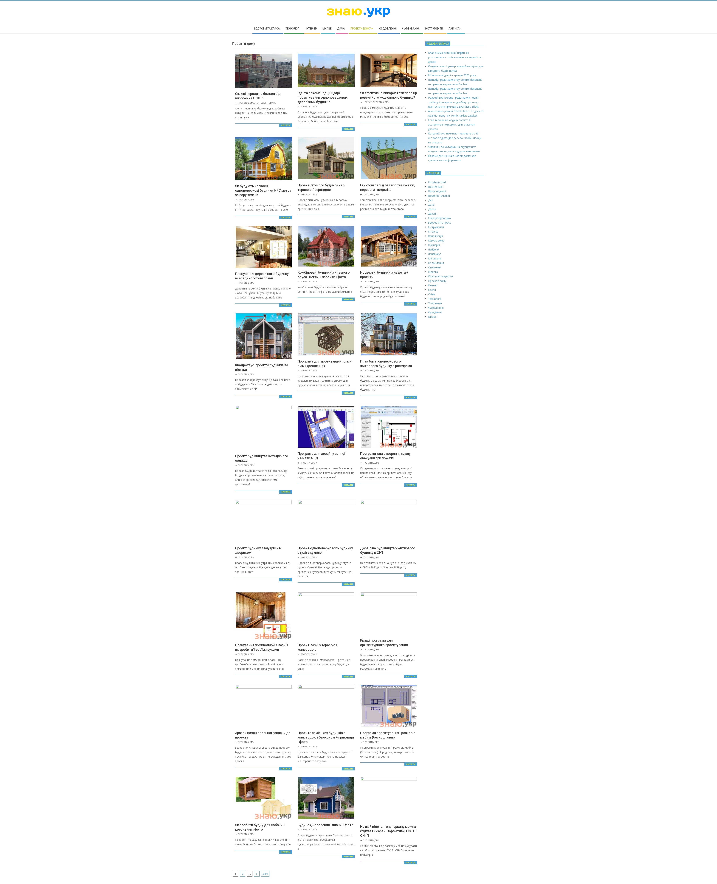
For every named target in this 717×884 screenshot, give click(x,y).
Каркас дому (436, 240)
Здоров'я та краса (439, 222)
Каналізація (435, 236)
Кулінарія (434, 245)
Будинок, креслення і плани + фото (325, 825)
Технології (261, 102)
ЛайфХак (433, 249)
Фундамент (435, 312)
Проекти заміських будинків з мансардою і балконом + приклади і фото (326, 737)
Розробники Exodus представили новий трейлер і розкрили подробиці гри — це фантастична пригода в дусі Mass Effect (453, 102)
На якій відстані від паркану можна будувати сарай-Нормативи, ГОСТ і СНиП (388, 831)
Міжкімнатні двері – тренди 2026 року (452, 75)
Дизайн (432, 213)
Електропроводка (439, 218)
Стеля (432, 290)
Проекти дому (246, 102)
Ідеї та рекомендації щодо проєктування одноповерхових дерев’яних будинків (322, 97)
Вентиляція (435, 186)
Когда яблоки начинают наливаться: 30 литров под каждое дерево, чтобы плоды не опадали (454, 138)
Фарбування (436, 307)
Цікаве (272, 102)
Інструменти (436, 227)
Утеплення (435, 303)
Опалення (434, 267)
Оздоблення (436, 263)
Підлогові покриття (440, 276)
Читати (285, 125)
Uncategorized (437, 182)
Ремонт (433, 285)
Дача (431, 204)
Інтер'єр (367, 102)
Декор (432, 209)
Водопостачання (439, 195)
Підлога (433, 272)
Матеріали (435, 258)
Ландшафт (434, 254)
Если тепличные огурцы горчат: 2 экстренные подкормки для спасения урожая (451, 124)
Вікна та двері (437, 191)
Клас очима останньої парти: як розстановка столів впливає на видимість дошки (454, 57)
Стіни (431, 294)
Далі (265, 873)
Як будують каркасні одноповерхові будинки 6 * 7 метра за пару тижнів (263, 190)
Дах (430, 200)
